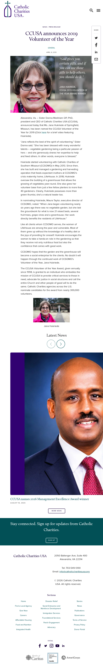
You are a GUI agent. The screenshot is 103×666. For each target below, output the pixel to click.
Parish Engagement (51, 622)
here (44, 132)
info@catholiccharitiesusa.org (74, 571)
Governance (79, 615)
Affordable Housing (23, 620)
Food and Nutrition (23, 625)
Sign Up (51, 540)
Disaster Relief (51, 601)
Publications (79, 611)
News (45, 27)
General (51, 48)
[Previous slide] (51, 344)
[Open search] (91, 10)
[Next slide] (60, 344)
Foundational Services (51, 618)
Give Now (23, 611)
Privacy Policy (79, 625)
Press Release (54, 27)
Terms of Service (80, 620)
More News (57, 511)
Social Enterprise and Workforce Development (51, 607)
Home (23, 601)
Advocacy (51, 627)
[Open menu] (98, 10)
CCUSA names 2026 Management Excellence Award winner (50, 499)
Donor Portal (79, 629)
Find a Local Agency (23, 606)
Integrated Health (23, 629)
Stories (79, 601)
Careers (23, 615)
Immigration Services (51, 613)
